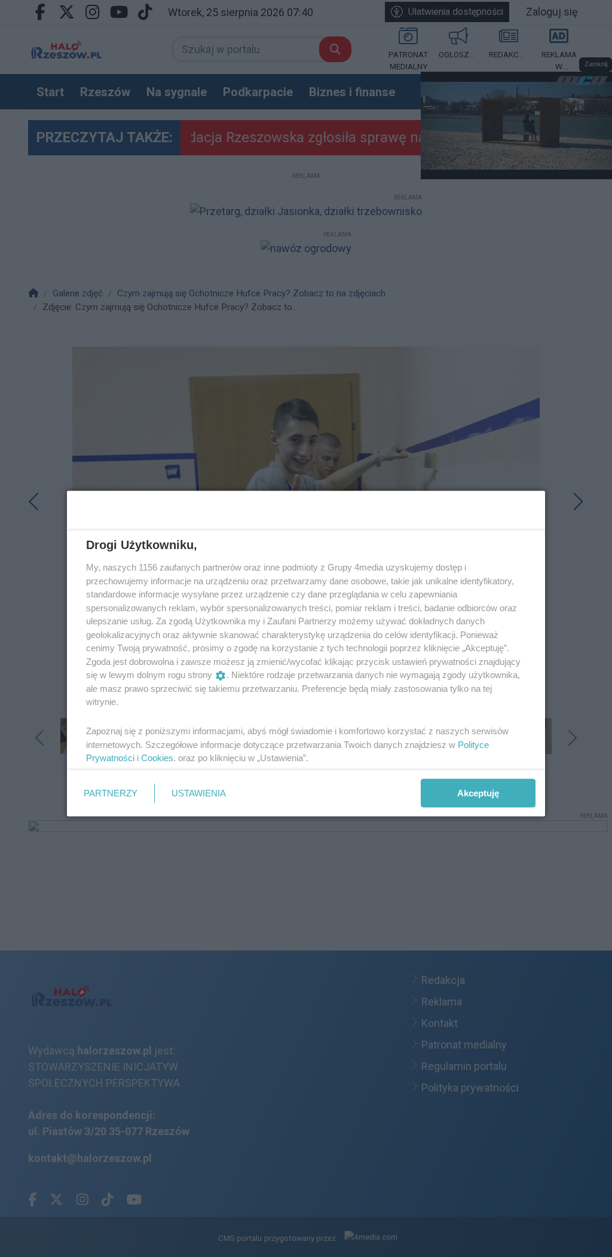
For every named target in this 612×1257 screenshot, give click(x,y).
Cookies (157, 758)
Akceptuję (478, 792)
